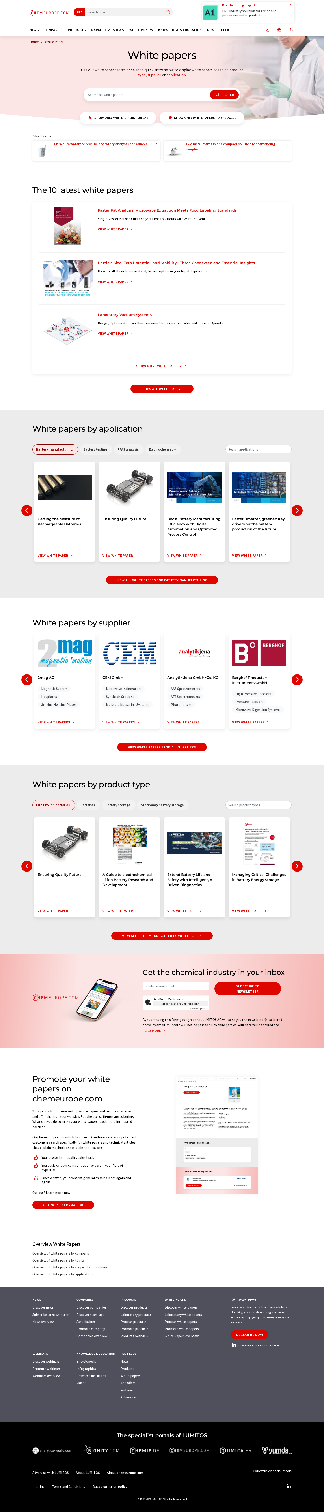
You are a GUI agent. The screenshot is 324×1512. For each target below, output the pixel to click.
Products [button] (77, 30)
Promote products (135, 1328)
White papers (131, 1375)
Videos (81, 1383)
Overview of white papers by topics (58, 1260)
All (78, 12)
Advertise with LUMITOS (50, 1472)
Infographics (86, 1368)
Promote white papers (182, 1328)
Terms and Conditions (68, 1486)
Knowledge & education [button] (180, 30)
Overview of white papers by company (60, 1253)
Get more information (63, 1205)
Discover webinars (46, 1361)
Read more (152, 1030)
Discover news (43, 1307)
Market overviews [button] (107, 30)
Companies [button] (53, 30)
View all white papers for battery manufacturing (162, 580)
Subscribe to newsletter (248, 989)
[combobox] (258, 449)
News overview (43, 1321)
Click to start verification (180, 1004)
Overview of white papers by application (62, 1274)
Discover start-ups (90, 1314)
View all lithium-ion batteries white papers (162, 935)
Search (227, 94)
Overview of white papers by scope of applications (70, 1267)
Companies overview (91, 1336)
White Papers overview (182, 1336)
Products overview (134, 1336)
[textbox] (258, 449)
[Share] (267, 30)
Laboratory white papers (183, 1314)
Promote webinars (46, 1368)
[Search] (168, 12)
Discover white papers (181, 1307)
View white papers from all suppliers (162, 747)
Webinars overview (46, 1375)
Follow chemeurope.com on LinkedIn (258, 1345)
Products (127, 1368)
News (125, 1361)
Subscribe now (249, 1334)
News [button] (34, 30)
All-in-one (128, 1397)
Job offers (128, 1383)
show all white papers (161, 389)
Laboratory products (136, 1314)
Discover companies (91, 1307)
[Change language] (279, 30)
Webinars (128, 1390)
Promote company (90, 1328)
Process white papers (181, 1321)
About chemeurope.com (125, 1472)
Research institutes (91, 1375)
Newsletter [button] (218, 30)
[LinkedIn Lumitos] (288, 1486)
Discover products (134, 1307)
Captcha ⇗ (199, 1008)
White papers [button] (141, 30)
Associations (86, 1321)
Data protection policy (110, 1486)
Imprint (38, 1486)
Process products (134, 1321)
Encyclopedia (86, 1361)
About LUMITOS (88, 1472)
